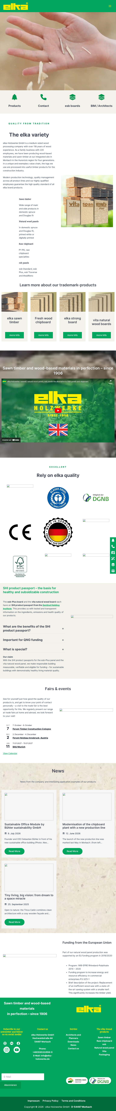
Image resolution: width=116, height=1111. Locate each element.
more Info (14, 335)
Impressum (34, 1100)
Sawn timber (104, 1037)
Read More (14, 851)
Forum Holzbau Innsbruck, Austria (30, 738)
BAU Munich (19, 746)
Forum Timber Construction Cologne (32, 729)
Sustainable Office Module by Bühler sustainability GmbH (24, 826)
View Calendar (10, 753)
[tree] (14, 97)
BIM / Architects (101, 105)
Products (14, 105)
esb (104, 1044)
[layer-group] (72, 97)
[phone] (43, 97)
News (73, 1045)
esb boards (72, 105)
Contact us (73, 1048)
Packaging (104, 1054)
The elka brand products (104, 1030)
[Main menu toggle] (110, 6)
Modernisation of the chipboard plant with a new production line (84, 826)
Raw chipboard (104, 1041)
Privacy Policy (50, 1100)
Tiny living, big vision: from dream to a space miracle (29, 896)
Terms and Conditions (73, 1100)
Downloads (73, 1041)
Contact (43, 105)
